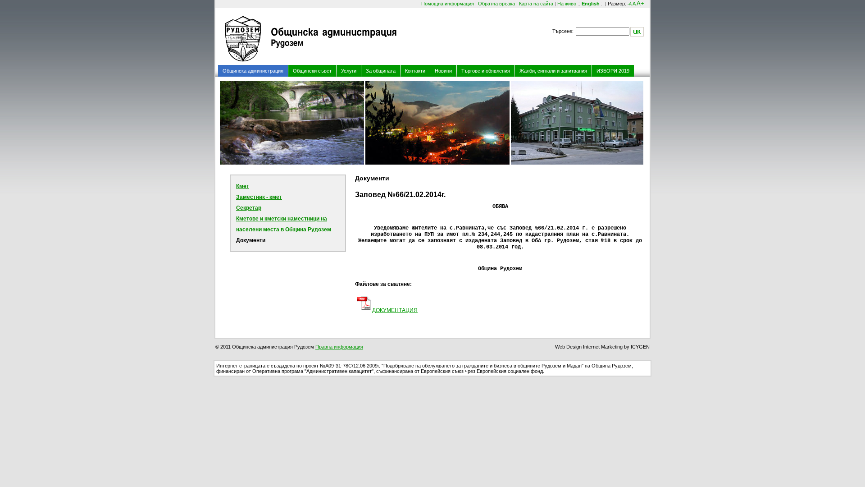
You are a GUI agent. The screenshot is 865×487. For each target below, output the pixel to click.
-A (630, 4)
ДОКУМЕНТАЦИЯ (395, 310)
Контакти (415, 71)
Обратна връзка (496, 3)
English (591, 3)
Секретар (248, 208)
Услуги (348, 71)
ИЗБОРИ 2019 (612, 71)
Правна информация (339, 346)
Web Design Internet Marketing (589, 346)
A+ (640, 3)
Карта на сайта (536, 3)
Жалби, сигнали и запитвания (553, 71)
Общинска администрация (253, 71)
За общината (381, 71)
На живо (566, 3)
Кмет (242, 186)
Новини (443, 71)
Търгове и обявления (485, 71)
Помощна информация (447, 3)
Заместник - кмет (259, 197)
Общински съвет (312, 71)
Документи (250, 240)
